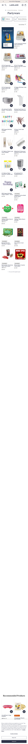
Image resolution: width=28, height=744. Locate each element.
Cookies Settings (14, 733)
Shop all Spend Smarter (6, 44)
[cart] (25, 5)
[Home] (5, 10)
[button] (4, 1)
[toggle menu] (3, 5)
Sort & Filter (21, 24)
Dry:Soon (18, 1)
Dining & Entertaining (12, 10)
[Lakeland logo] (14, 5)
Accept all (14, 741)
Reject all (14, 737)
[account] (23, 5)
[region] (14, 731)
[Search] (5, 5)
